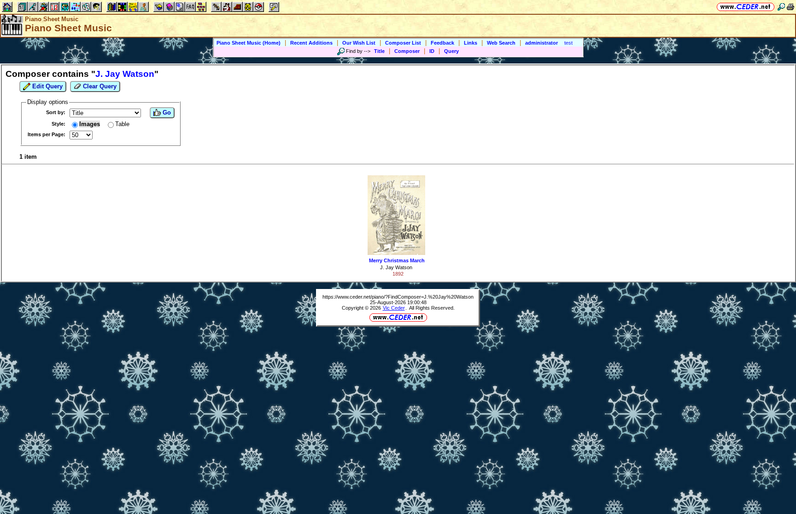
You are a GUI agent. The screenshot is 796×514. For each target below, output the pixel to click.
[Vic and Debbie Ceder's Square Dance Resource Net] (745, 6)
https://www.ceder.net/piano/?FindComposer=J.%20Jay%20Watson (398, 297)
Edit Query (46, 86)
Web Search (501, 43)
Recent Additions (311, 43)
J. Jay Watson (396, 267)
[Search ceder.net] (781, 6)
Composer (407, 51)
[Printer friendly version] (790, 6)
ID (431, 51)
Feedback (442, 43)
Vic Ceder (394, 308)
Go (166, 112)
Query (451, 51)
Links (470, 43)
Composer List (403, 43)
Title (379, 51)
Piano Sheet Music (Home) (249, 43)
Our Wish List (358, 43)
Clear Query (99, 86)
